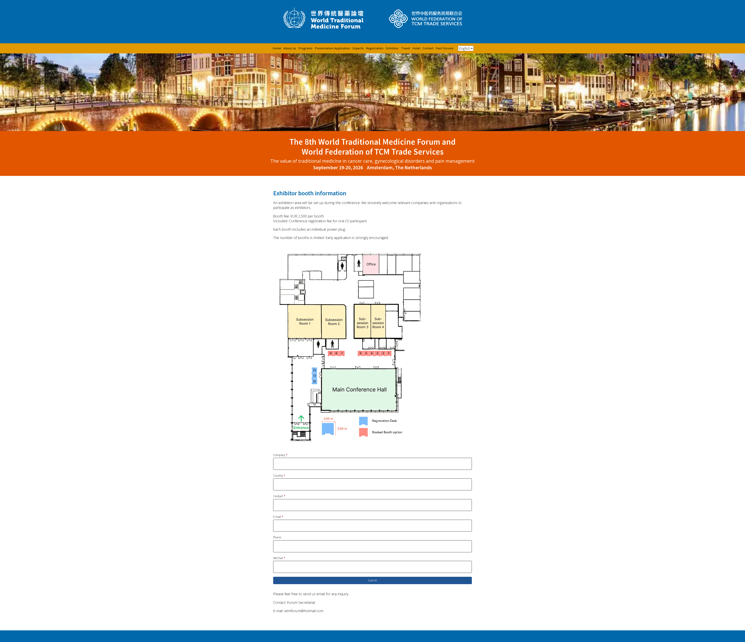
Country (279, 475)
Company (280, 455)
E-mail (278, 517)
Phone (277, 537)
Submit (372, 580)
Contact (279, 496)
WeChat (279, 558)
